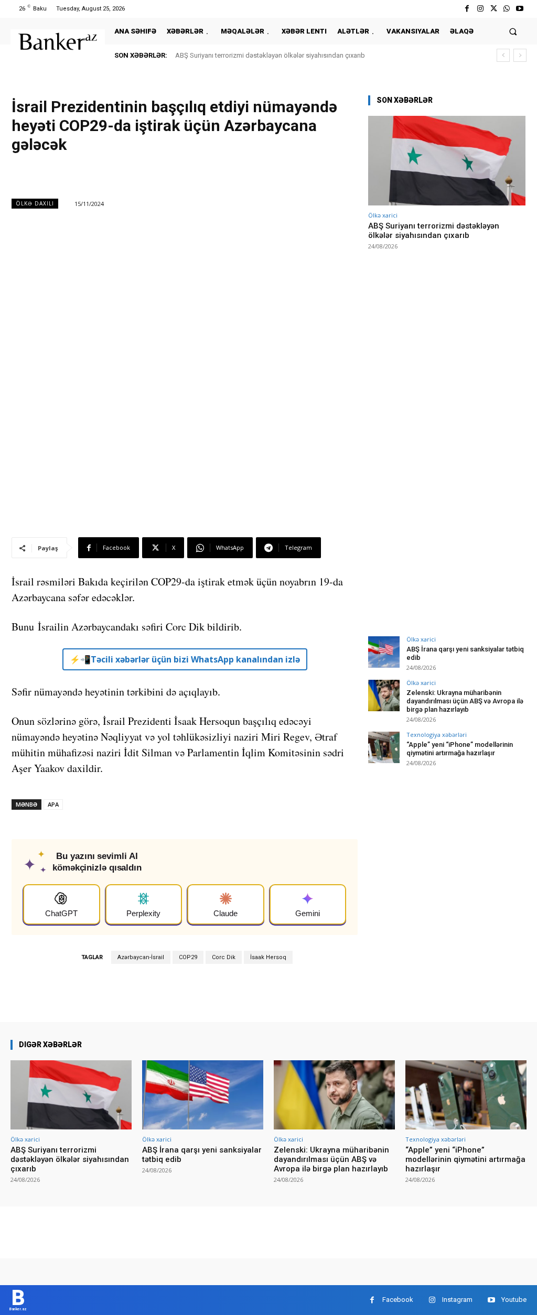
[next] (520, 55)
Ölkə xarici (383, 215)
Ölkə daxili (35, 203)
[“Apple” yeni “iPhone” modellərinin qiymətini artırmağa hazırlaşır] (384, 747)
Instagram (457, 1299)
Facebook (397, 1299)
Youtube (514, 1299)
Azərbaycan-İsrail (140, 957)
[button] (513, 31)
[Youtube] (520, 8)
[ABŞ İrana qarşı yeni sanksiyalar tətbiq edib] (384, 652)
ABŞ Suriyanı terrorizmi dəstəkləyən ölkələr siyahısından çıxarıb (270, 55)
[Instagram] (480, 8)
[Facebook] (467, 8)
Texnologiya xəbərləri (436, 734)
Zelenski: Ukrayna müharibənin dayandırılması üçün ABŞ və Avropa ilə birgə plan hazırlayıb (464, 701)
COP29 (188, 957)
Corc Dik (223, 957)
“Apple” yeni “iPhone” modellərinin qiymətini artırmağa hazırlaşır (459, 749)
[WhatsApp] (506, 8)
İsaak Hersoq (268, 957)
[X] (493, 8)
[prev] (503, 55)
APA (53, 804)
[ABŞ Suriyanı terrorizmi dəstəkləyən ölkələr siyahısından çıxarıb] (446, 160)
